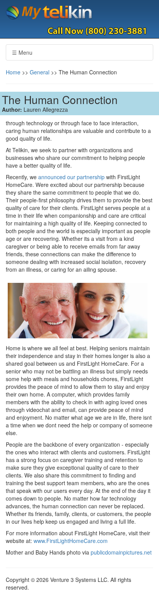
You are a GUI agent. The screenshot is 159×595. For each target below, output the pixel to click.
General (39, 72)
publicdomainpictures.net (121, 552)
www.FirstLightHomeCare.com (71, 541)
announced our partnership (71, 177)
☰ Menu (22, 52)
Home (13, 72)
